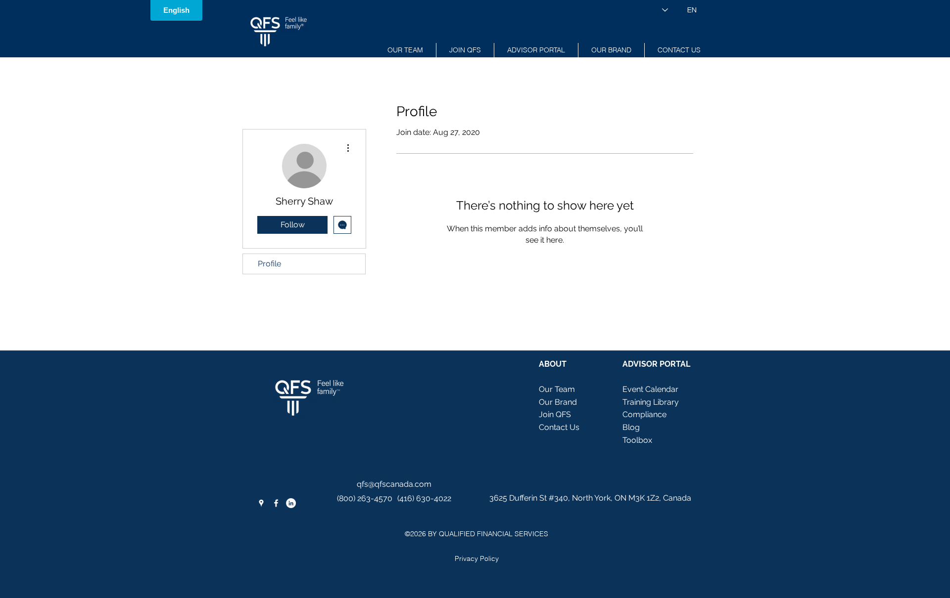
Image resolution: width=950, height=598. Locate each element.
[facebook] (276, 503)
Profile (269, 263)
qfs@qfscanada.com (394, 484)
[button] (536, 50)
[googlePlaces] (261, 503)
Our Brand (558, 402)
